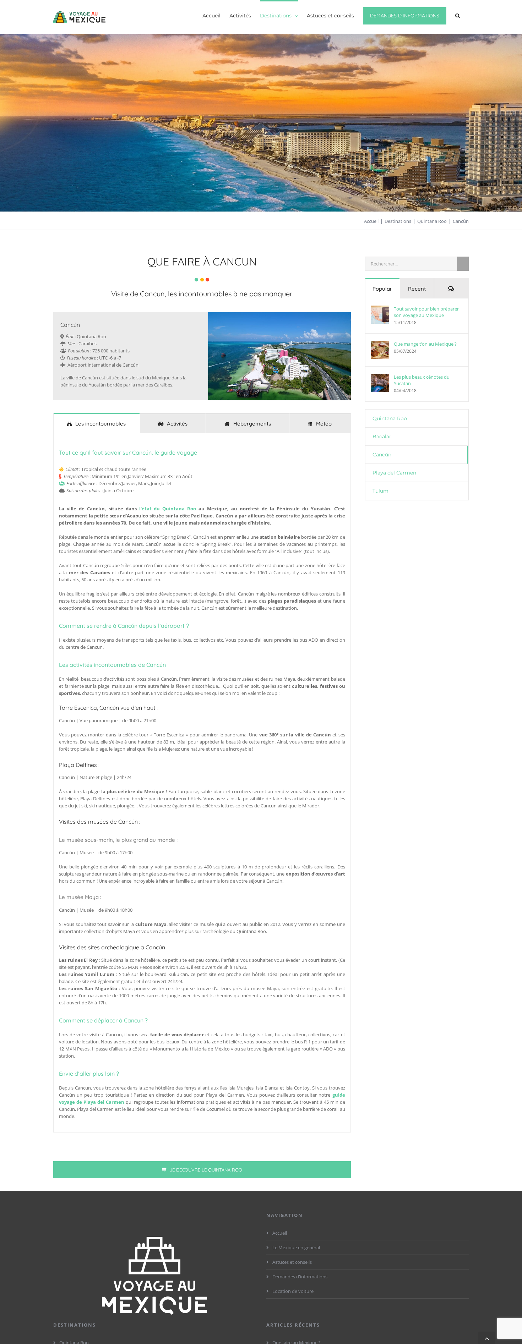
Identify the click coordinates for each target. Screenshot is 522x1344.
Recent (417, 288)
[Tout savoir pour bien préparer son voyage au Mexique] (380, 315)
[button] (457, 15)
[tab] (97, 423)
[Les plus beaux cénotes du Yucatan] (380, 383)
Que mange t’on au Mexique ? (425, 344)
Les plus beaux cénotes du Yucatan (422, 380)
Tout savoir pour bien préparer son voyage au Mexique (426, 312)
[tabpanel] (202, 782)
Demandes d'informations (299, 1276)
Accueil (279, 1233)
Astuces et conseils (292, 1262)
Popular (382, 288)
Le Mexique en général (296, 1247)
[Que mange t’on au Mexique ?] (380, 350)
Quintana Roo (390, 418)
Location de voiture (293, 1291)
